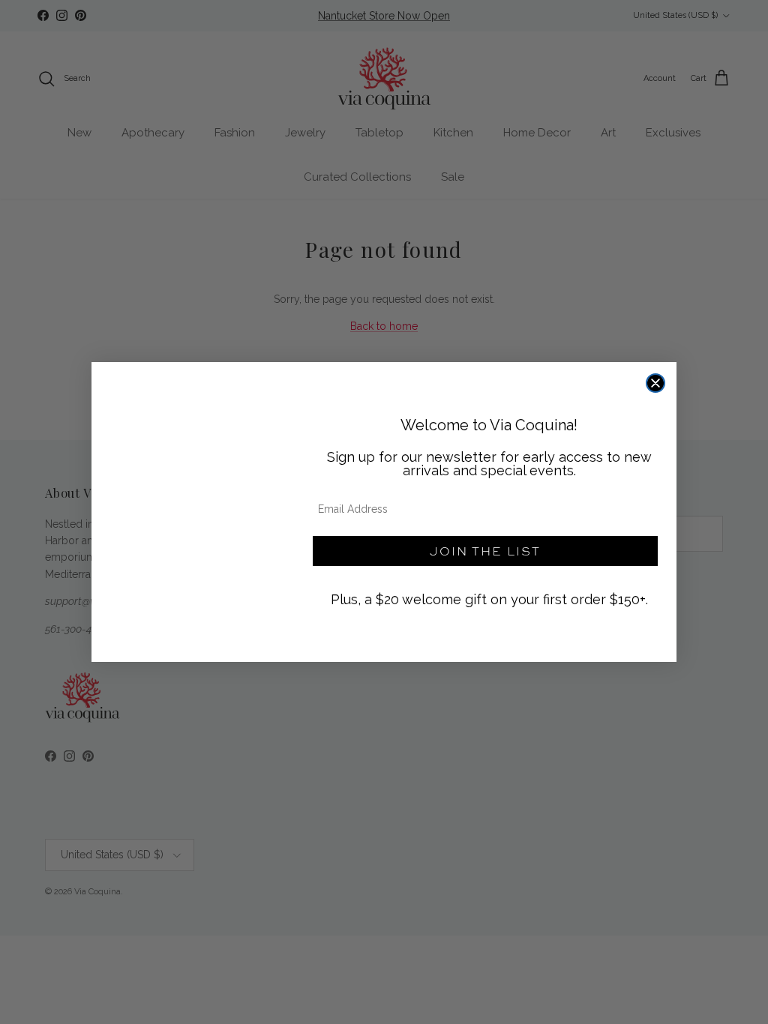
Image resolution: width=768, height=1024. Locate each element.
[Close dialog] (655, 383)
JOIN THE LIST (485, 550)
